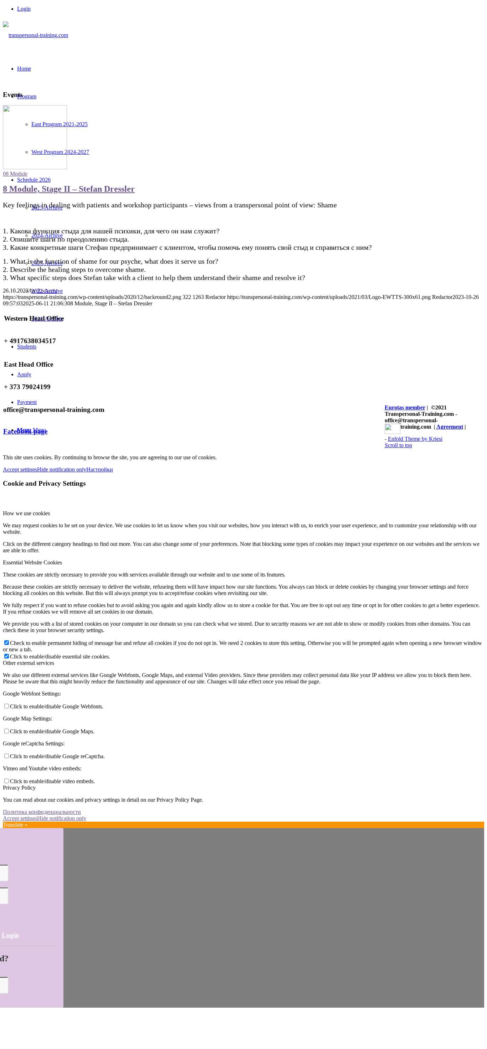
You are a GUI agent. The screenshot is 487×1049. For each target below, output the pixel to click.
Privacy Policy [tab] (19, 788)
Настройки (99, 469)
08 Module (15, 174)
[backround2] (35, 167)
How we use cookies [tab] (26, 513)
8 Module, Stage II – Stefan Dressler (69, 188)
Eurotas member (405, 407)
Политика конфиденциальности (42, 812)
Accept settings (20, 469)
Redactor (47, 291)
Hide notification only (61, 469)
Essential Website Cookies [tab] (32, 562)
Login (24, 9)
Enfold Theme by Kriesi (415, 439)
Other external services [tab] (28, 663)
